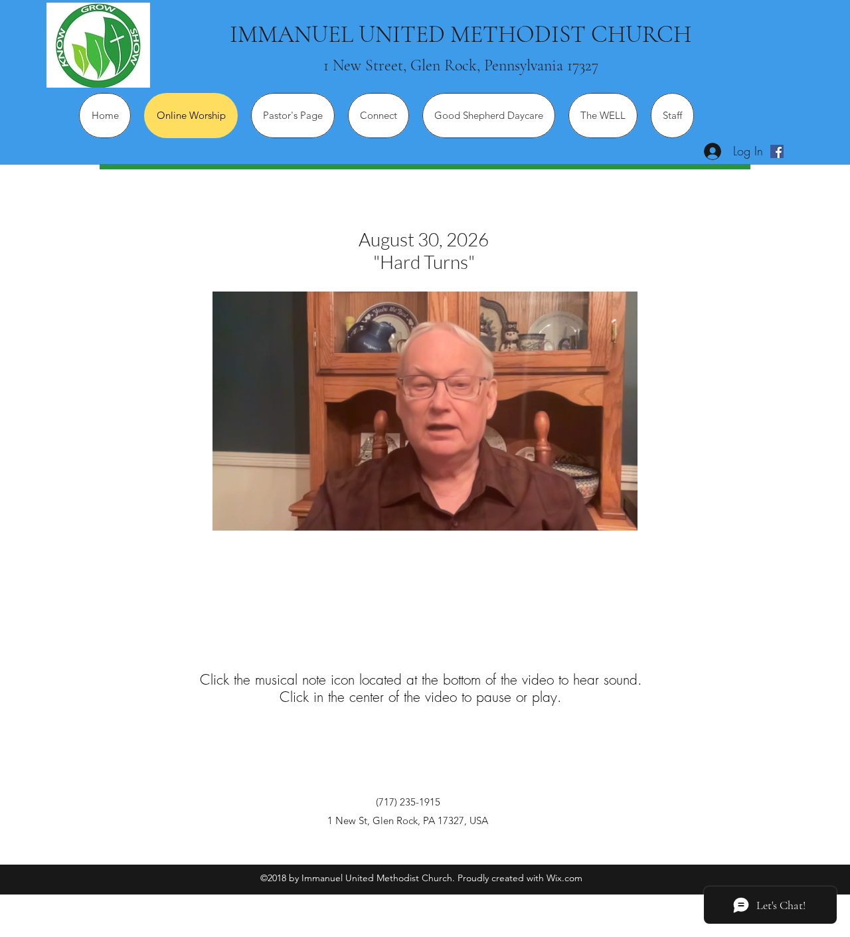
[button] (621, 516)
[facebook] (777, 151)
